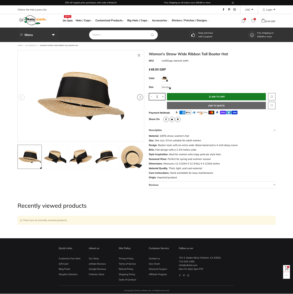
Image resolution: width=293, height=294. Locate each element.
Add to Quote (216, 105)
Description (155, 130)
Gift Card (63, 263)
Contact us (154, 258)
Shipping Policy (127, 274)
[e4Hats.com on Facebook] (180, 275)
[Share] (166, 119)
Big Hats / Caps (137, 20)
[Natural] (164, 78)
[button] (22, 97)
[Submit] (152, 34)
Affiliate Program (158, 274)
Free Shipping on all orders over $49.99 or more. (181, 2)
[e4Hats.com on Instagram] (188, 275)
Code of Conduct (127, 279)
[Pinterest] (229, 9)
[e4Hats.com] (33, 20)
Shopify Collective (68, 274)
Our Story (94, 258)
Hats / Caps (83, 20)
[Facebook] (223, 9)
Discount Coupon (158, 269)
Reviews (154, 184)
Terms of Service (127, 263)
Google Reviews (97, 269)
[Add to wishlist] (271, 105)
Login (269, 9)
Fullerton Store (96, 274)
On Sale (68, 20)
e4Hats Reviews (97, 263)
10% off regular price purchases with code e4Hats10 (84, 2)
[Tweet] (172, 119)
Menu (29, 35)
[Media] (139, 55)
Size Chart (154, 263)
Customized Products (109, 20)
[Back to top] (286, 275)
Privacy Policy (126, 258)
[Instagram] (234, 9)
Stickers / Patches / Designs (189, 20)
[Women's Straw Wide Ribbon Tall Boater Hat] (81, 96)
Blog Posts (64, 269)
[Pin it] (178, 119)
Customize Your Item (69, 258)
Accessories (159, 20)
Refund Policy (126, 269)
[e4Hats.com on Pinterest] (184, 275)
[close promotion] (232, 2)
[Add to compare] (271, 96)
